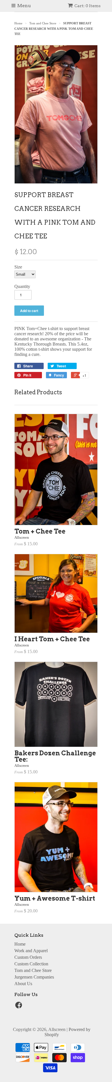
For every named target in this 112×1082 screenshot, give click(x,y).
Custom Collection (31, 963)
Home (20, 944)
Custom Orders (28, 957)
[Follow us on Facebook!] (19, 1007)
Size (18, 266)
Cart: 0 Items (87, 5)
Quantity (22, 286)
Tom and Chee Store (33, 970)
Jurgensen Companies (34, 977)
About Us (23, 983)
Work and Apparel (31, 950)
